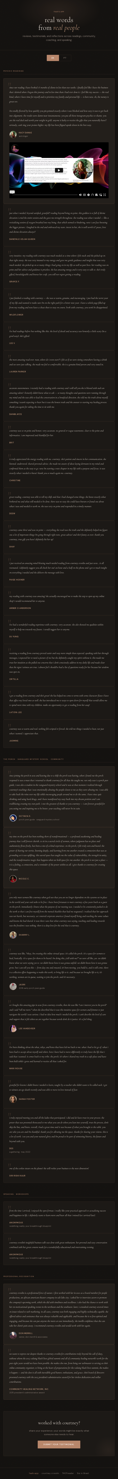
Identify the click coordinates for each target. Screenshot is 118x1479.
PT (65, 58)
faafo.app (34, 1473)
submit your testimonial (59, 1444)
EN (53, 58)
